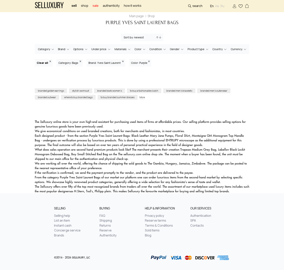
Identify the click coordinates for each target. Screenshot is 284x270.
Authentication (200, 216)
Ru (222, 6)
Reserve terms (155, 220)
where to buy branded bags (78, 97)
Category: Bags (68, 63)
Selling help (62, 216)
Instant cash (62, 225)
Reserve (105, 230)
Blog (148, 235)
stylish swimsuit (80, 90)
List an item (62, 220)
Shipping (105, 220)
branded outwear (47, 97)
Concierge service (67, 230)
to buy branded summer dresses (117, 97)
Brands (59, 235)
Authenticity (111, 6)
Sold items (152, 230)
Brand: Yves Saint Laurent (104, 63)
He (217, 6)
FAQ (102, 216)
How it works (132, 6)
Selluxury (49, 6)
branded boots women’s (109, 90)
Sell (74, 6)
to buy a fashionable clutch (144, 90)
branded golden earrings (51, 90)
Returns (105, 225)
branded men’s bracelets (179, 90)
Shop (84, 6)
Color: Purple (139, 63)
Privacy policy (154, 216)
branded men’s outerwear (213, 90)
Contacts (197, 225)
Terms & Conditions (159, 225)
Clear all (43, 63)
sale (96, 6)
